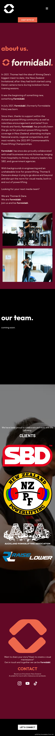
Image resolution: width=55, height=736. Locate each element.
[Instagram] (20, 683)
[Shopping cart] (52, 8)
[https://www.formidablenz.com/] (9, 8)
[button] (47, 8)
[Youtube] (27, 683)
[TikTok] (35, 683)
